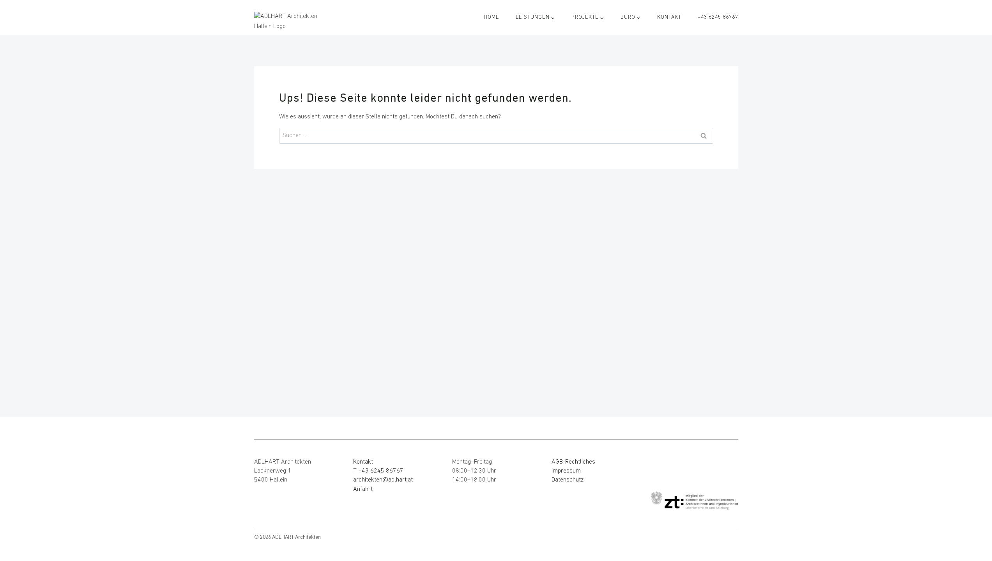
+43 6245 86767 (718, 17)
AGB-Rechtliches (573, 462)
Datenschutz (568, 480)
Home (491, 17)
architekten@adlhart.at (383, 480)
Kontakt (669, 17)
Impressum (566, 471)
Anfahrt (363, 489)
